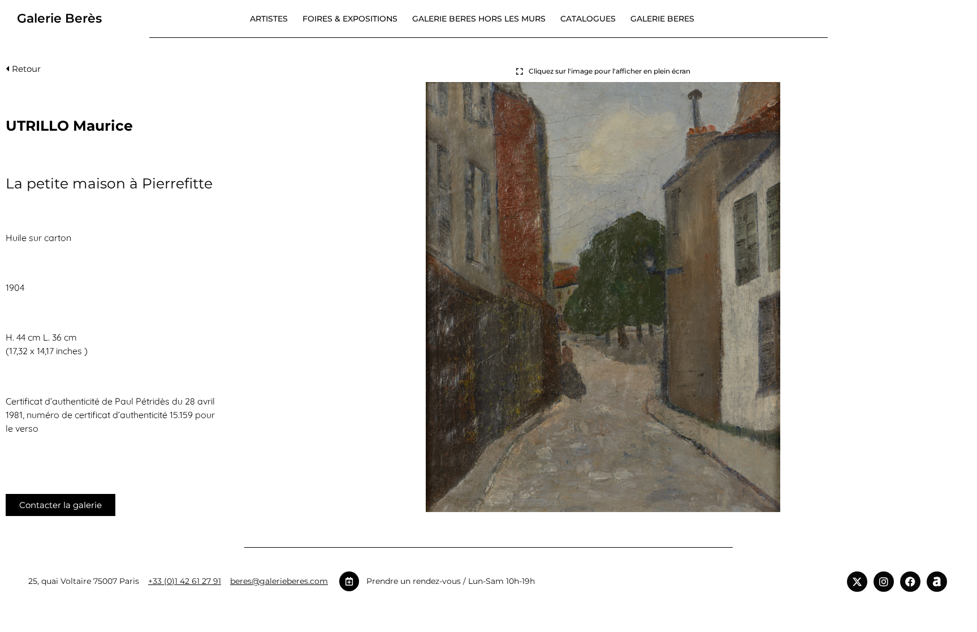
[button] (23, 72)
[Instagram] (884, 581)
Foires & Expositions (349, 19)
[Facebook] (910, 581)
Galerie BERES (662, 19)
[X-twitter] (857, 581)
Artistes (269, 19)
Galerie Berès (59, 18)
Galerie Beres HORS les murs (479, 19)
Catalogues (588, 19)
